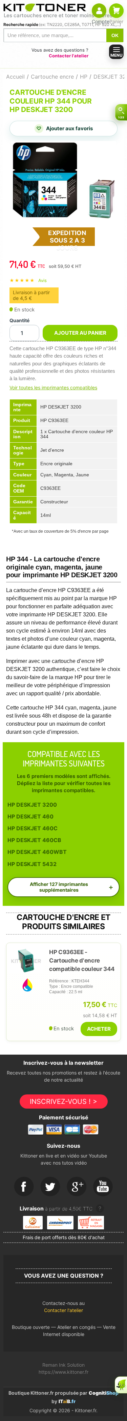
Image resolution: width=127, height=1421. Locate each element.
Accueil (15, 76)
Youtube (103, 1187)
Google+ (77, 1187)
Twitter (50, 1187)
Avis (42, 280)
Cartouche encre (52, 76)
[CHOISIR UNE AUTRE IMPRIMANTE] (121, 112)
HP (83, 76)
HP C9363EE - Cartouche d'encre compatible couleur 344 (82, 960)
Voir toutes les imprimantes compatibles (53, 387)
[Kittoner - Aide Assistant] (121, 1384)
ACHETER (99, 1029)
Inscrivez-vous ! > (63, 1101)
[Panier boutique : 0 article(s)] (116, 10)
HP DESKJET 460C (32, 828)
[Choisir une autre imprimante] (121, 112)
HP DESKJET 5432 (32, 864)
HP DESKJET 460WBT (37, 851)
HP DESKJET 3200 (32, 804)
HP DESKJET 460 (30, 816)
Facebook (24, 1187)
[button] (63, 1308)
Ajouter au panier (80, 333)
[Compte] (99, 10)
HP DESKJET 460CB (34, 840)
